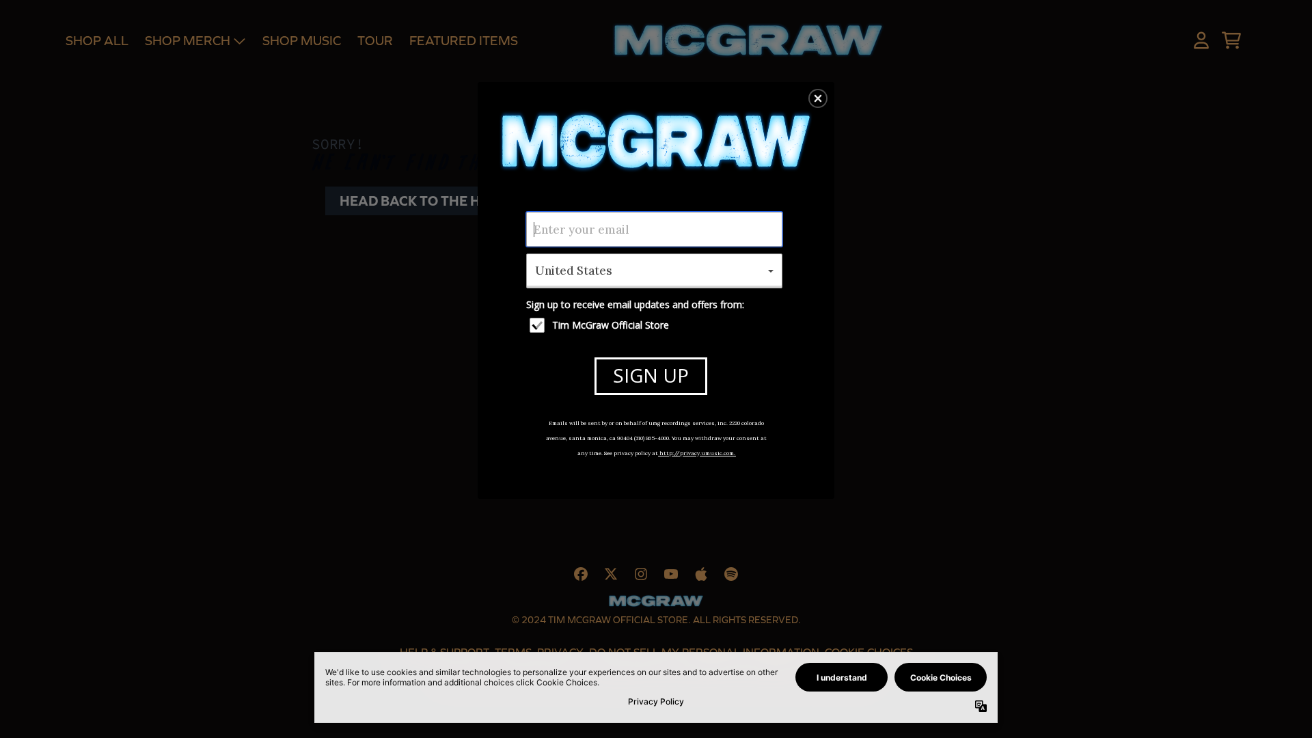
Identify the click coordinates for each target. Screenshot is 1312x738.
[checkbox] (656, 325)
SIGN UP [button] (651, 375)
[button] (818, 98)
